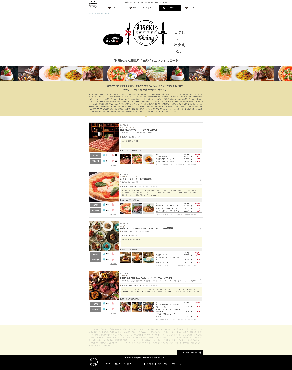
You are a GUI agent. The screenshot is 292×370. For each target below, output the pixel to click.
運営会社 (150, 364)
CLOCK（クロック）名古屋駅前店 (136, 179)
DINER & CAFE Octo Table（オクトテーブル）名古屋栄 (146, 278)
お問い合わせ (162, 364)
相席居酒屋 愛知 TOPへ (190, 352)
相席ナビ (114, 165)
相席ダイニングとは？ (142, 8)
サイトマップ (177, 364)
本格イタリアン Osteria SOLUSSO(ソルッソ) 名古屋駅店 (146, 228)
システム (192, 8)
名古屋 (126, 125)
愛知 (121, 125)
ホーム (114, 8)
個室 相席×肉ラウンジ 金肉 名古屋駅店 (138, 130)
